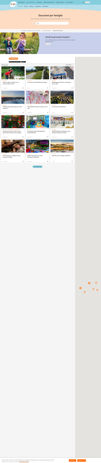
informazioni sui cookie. (24, 461)
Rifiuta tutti (72, 460)
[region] (50, 460)
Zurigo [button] (23, 61)
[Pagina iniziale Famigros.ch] (13, 4)
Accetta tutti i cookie (81, 460)
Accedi (88, 2)
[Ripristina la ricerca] (67, 23)
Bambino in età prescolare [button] (14, 61)
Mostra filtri (14, 58)
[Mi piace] (23, 88)
